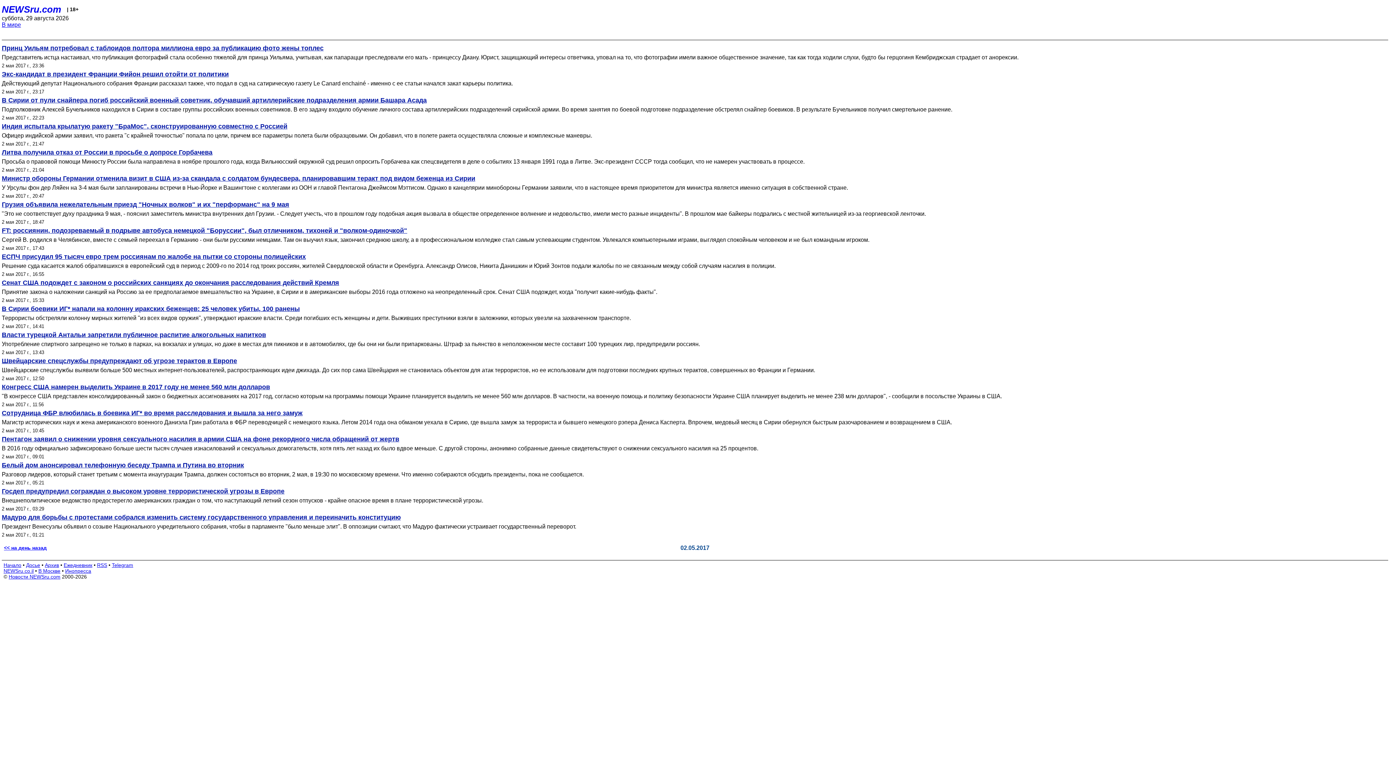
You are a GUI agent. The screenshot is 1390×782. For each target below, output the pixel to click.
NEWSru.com (31, 9)
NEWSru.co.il (19, 571)
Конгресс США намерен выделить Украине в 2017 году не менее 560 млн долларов (136, 387)
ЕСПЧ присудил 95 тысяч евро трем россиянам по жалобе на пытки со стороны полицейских (154, 256)
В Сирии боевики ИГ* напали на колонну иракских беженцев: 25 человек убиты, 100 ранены (151, 308)
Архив (52, 565)
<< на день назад (25, 548)
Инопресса (78, 571)
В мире (11, 25)
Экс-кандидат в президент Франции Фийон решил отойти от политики (115, 74)
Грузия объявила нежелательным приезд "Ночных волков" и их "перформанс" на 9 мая (145, 204)
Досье (33, 565)
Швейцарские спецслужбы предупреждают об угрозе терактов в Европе (119, 361)
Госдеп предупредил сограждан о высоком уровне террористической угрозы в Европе (143, 491)
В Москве (49, 571)
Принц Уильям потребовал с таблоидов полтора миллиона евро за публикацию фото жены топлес (163, 48)
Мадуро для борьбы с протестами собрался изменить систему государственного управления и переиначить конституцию (201, 517)
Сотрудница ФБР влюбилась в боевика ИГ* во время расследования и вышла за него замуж (152, 413)
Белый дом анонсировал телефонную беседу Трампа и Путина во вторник (123, 465)
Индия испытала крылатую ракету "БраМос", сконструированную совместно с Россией (144, 126)
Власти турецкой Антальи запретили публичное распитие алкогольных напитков (134, 335)
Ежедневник (78, 565)
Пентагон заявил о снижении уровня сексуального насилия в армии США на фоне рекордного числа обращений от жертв (200, 439)
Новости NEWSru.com (34, 577)
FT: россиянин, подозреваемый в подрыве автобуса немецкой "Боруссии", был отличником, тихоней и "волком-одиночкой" (204, 230)
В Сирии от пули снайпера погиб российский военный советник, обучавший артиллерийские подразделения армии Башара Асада (214, 100)
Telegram (122, 565)
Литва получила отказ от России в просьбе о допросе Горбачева (107, 152)
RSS (102, 565)
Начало (12, 565)
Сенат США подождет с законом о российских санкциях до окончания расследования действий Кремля (170, 282)
